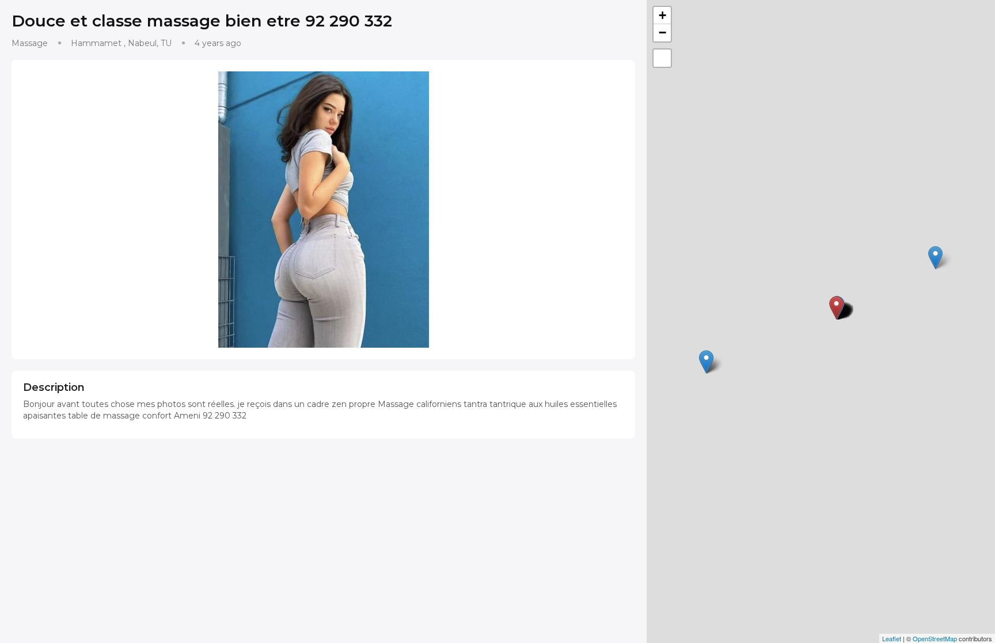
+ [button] (662, 15)
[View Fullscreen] (662, 58)
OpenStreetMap (935, 638)
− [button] (662, 32)
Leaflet (891, 638)
